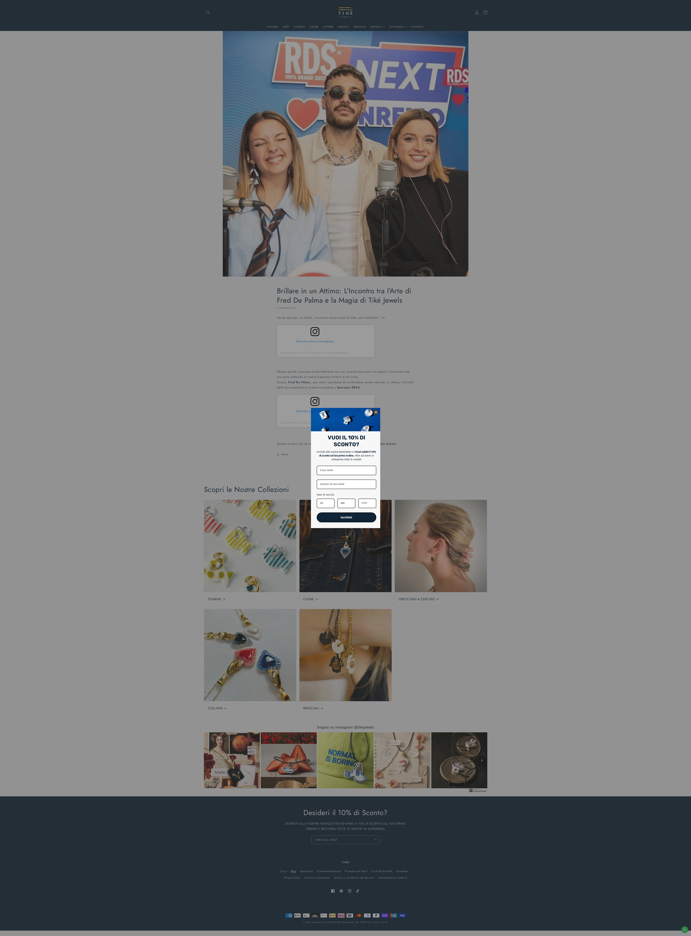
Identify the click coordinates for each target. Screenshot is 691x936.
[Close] (376, 412)
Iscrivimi (346, 517)
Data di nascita (325, 494)
